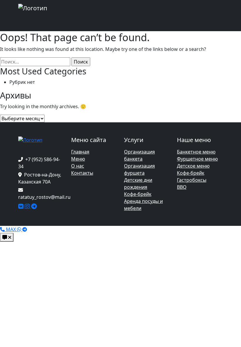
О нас (77, 166)
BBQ (182, 187)
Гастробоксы (191, 180)
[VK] (21, 206)
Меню (78, 159)
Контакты (82, 173)
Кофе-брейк (137, 194)
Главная (80, 152)
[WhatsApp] (19, 229)
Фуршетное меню (197, 159)
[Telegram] (34, 206)
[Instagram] (28, 206)
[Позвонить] (3, 229)
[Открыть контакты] (7, 237)
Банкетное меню (196, 152)
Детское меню (193, 166)
